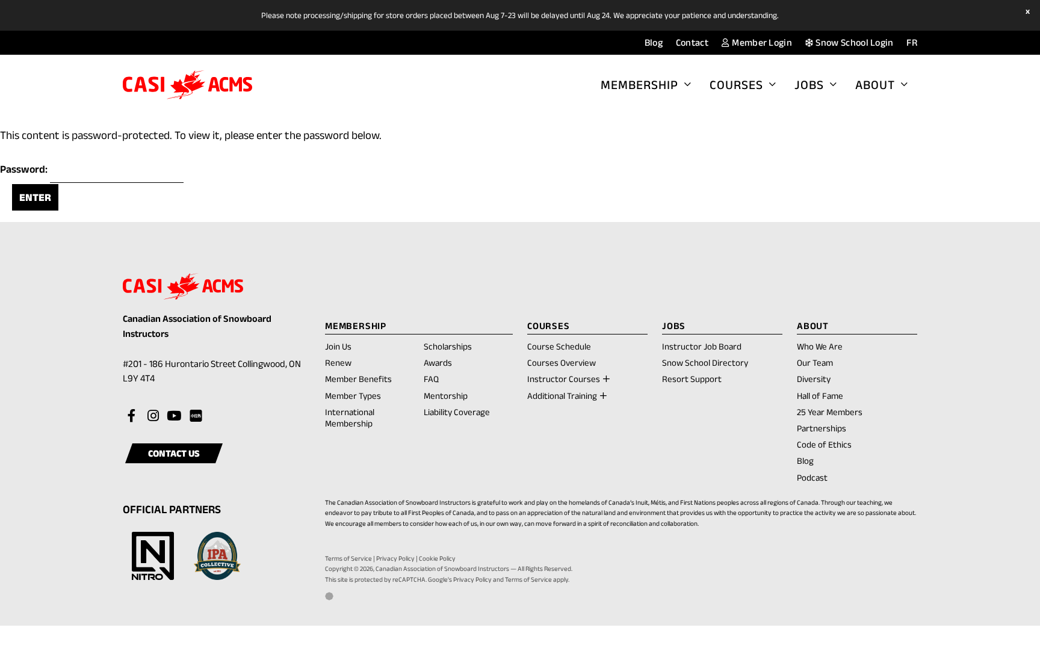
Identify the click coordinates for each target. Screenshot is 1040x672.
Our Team (815, 362)
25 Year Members (829, 412)
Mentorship (446, 395)
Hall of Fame (820, 395)
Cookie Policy (437, 558)
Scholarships (448, 346)
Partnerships (821, 428)
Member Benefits (358, 379)
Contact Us (174, 453)
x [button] (1029, 11)
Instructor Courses (563, 379)
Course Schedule (559, 346)
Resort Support (692, 379)
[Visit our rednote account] (195, 416)
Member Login (761, 42)
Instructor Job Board (701, 346)
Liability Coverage (457, 412)
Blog (654, 42)
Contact (692, 42)
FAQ (431, 379)
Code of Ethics (824, 444)
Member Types (353, 395)
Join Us (338, 346)
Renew (338, 363)
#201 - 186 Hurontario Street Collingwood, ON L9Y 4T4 (212, 373)
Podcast (812, 477)
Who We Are (820, 346)
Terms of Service (348, 558)
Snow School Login (854, 42)
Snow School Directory (705, 362)
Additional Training (562, 395)
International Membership (349, 417)
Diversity (814, 379)
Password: (25, 169)
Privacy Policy (395, 558)
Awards (438, 362)
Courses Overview (561, 362)
